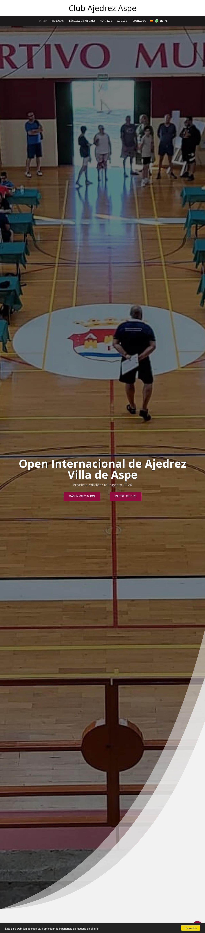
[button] (156, 21)
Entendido (191, 928)
